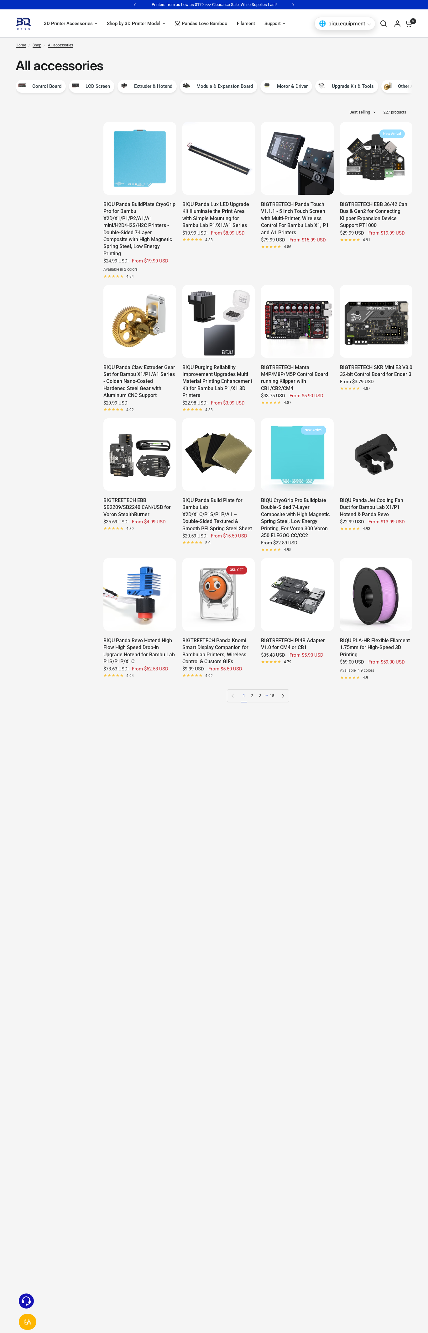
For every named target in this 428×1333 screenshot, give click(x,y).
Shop (37, 45)
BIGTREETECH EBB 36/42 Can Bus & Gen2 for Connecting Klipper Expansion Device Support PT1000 (373, 214)
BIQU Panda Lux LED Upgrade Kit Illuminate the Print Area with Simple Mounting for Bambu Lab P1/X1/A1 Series (215, 214)
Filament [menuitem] (246, 23)
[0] (407, 23)
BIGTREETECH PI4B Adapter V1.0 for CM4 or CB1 (293, 643)
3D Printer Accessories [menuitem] (68, 23)
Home (21, 45)
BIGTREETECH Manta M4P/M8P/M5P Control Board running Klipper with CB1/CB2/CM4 (294, 377)
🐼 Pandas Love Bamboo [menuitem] (201, 23)
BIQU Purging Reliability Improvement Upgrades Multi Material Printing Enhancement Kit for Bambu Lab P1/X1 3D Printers (217, 381)
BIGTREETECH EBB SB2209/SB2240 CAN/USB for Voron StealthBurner (137, 507)
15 (272, 695)
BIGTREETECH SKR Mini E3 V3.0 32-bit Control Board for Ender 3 (376, 370)
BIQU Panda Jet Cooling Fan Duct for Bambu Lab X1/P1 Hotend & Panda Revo (371, 507)
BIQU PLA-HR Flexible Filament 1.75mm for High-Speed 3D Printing (375, 647)
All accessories (60, 45)
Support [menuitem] (272, 23)
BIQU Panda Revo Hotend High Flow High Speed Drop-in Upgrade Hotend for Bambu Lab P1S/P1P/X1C (139, 650)
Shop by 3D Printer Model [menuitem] (133, 23)
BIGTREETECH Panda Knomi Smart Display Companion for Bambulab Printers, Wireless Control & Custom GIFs (215, 650)
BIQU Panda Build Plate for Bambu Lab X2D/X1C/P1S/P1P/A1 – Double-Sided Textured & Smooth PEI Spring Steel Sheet (217, 514)
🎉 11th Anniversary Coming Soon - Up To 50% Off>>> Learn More (215, 4)
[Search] (383, 23)
